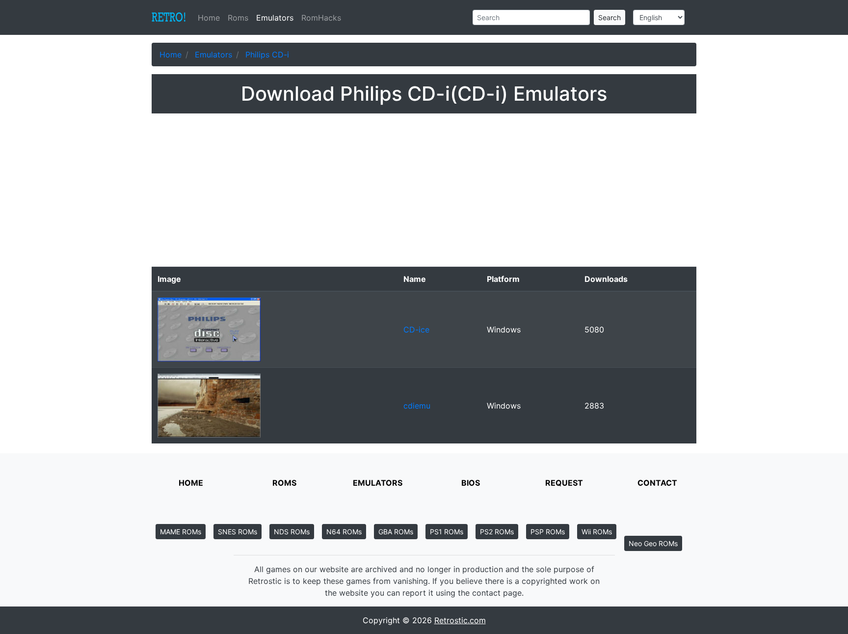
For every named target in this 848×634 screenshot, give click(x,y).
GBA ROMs (395, 531)
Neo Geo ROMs (653, 543)
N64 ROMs (344, 531)
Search (609, 17)
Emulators (274, 18)
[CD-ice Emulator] (209, 328)
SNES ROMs (237, 531)
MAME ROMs (180, 531)
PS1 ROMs (446, 531)
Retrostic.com (460, 620)
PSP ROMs (547, 531)
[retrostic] (169, 17)
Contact (657, 483)
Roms (238, 18)
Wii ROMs (597, 531)
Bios (470, 483)
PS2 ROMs (497, 531)
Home (211, 18)
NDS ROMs (292, 531)
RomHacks (321, 18)
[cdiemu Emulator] (209, 405)
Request (564, 483)
